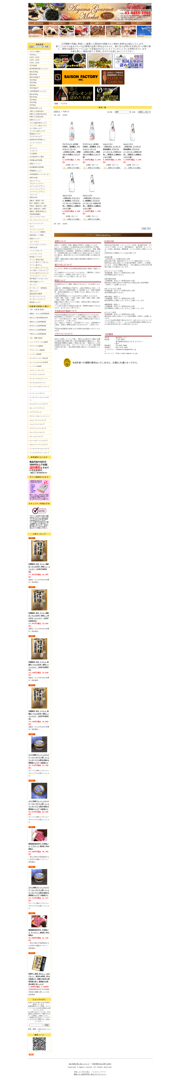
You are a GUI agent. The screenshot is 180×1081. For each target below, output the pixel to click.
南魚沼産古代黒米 (36, 294)
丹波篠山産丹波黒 (36, 160)
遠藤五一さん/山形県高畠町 (39, 314)
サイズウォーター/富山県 (39, 358)
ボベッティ (33, 285)
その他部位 (33, 154)
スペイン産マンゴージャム (39, 268)
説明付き (57, 111)
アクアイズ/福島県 (36, 346)
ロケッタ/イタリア (36, 436)
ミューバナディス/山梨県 (39, 342)
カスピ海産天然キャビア (38, 123)
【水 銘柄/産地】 (36, 338)
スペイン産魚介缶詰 (37, 260)
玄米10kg (33, 83)
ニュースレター (39, 999)
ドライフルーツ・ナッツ (38, 276)
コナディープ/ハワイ (37, 370)
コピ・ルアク (34, 242)
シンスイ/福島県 (36, 354)
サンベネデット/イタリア (39, 441)
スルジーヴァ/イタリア (38, 420)
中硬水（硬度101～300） (39, 206)
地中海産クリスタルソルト (39, 279)
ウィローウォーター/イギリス (39, 398)
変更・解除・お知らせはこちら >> (39, 1030)
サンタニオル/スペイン (38, 383)
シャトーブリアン (36, 143)
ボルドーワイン (35, 181)
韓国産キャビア (35, 134)
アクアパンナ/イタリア (38, 428)
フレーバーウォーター (37, 217)
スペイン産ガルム (36, 265)
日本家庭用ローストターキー (40, 174)
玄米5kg (32, 85)
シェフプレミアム (36, 254)
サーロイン (33, 148)
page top (146, 228)
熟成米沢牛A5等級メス (38, 140)
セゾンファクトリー (37, 223)
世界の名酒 (33, 178)
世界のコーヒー (35, 239)
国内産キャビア (35, 302)
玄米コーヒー (34, 291)
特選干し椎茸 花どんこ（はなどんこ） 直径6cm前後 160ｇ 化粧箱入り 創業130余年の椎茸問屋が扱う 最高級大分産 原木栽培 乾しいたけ (39, 979)
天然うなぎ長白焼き (37, 111)
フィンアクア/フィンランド (39, 453)
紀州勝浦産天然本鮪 (37, 167)
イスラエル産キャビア (37, 131)
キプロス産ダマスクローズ (39, 273)
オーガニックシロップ (37, 299)
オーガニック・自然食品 (38, 288)
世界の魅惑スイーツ (37, 282)
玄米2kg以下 (34, 88)
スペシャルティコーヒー (38, 244)
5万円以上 (33, 55)
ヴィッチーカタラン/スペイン (39, 388)
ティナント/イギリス (37, 393)
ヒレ (31, 145)
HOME (56, 103)
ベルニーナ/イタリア (37, 424)
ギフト (32, 226)
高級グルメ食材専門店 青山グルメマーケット (90, 1074)
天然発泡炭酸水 (35, 214)
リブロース (33, 151)
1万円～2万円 (34, 60)
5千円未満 (33, 66)
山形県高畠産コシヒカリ (38, 91)
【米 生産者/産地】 (37, 309)
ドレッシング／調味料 (37, 232)
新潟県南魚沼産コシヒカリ (39, 69)
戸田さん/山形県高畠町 (38, 334)
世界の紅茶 (33, 247)
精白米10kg (34, 72)
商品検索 (40, 44)
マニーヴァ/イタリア (37, 432)
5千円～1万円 (34, 63)
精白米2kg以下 (35, 77)
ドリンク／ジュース (37, 229)
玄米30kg (33, 80)
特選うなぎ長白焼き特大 (38, 114)
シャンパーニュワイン (37, 189)
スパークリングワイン (37, 192)
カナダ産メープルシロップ (39, 270)
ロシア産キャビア (36, 128)
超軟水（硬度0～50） (37, 201)
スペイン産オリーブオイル (39, 262)
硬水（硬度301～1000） (38, 209)
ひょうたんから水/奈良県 (39, 362)
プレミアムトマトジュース (39, 220)
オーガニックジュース (37, 296)
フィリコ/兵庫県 (36, 366)
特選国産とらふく (36, 171)
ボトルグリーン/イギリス (39, 404)
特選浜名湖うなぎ (36, 108)
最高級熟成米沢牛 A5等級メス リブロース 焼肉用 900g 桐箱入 (38, 846)
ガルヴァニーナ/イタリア (39, 444)
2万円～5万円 (34, 57)
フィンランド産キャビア (38, 126)
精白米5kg (33, 74)
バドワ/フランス (36, 412)
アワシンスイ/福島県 (37, 350)
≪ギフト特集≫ (35, 52)
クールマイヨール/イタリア (39, 449)
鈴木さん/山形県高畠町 (38, 330)
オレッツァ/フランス (37, 408)
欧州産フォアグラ (36, 257)
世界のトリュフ (35, 164)
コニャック (33, 194)
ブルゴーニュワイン (37, 183)
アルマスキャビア (36, 136)
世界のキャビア (35, 120)
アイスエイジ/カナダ (37, 374)
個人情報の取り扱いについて (79, 1064)
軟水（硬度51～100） (37, 203)
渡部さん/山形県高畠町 (38, 322)
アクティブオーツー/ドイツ (39, 416)
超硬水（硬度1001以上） (38, 211)
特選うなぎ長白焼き (37, 117)
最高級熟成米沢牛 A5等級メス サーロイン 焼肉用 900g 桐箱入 (38, 932)
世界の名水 (33, 197)
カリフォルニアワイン (37, 186)
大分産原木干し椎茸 (37, 157)
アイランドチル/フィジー (39, 378)
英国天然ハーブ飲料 (37, 235)
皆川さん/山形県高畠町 (38, 326)
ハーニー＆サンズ (36, 251)
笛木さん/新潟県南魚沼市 (39, 318)
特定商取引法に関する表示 (101, 1064)
